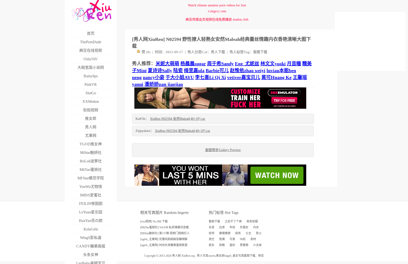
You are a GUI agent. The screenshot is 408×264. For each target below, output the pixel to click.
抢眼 (222, 245)
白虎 (222, 227)
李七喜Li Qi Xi (210, 77)
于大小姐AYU (180, 77)
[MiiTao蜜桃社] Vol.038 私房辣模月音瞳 (164, 227)
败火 (259, 233)
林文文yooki (273, 63)
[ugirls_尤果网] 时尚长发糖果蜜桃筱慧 (163, 245)
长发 (211, 227)
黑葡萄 (244, 245)
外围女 (244, 227)
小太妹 (257, 245)
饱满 (222, 239)
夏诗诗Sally (160, 70)
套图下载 (260, 52)
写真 (232, 239)
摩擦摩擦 (224, 233)
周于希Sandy (220, 63)
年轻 (232, 227)
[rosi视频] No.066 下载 (154, 221)
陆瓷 (178, 70)
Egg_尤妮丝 (247, 63)
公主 (248, 233)
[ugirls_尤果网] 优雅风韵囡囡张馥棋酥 (163, 239)
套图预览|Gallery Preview (223, 150)
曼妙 (232, 245)
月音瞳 (294, 63)
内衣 (256, 227)
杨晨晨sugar (193, 63)
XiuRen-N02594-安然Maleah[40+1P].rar (177, 119)
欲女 (211, 245)
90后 (243, 239)
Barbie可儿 (217, 70)
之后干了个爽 (233, 221)
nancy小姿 (153, 77)
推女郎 (220, 255)
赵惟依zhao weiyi (247, 70)
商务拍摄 (252, 221)
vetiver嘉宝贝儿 (243, 77)
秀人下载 (218, 52)
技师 (211, 233)
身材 (253, 239)
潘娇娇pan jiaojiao (163, 84)
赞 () (146, 52)
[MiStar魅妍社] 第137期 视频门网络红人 (165, 233)
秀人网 (176, 255)
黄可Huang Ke (276, 77)
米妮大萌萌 (167, 63)
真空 (211, 239)
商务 (238, 233)
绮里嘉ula (194, 70)
